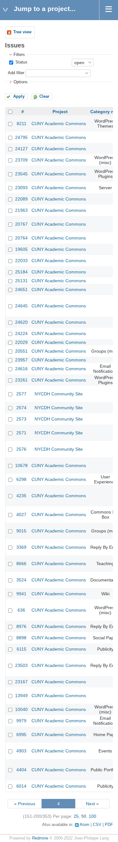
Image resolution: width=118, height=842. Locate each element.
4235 (21, 495)
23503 (21, 665)
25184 (21, 271)
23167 (21, 681)
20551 (21, 351)
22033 (21, 260)
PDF (109, 825)
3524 (21, 579)
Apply (19, 96)
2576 (21, 449)
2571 (21, 432)
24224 (21, 333)
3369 (21, 547)
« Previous (24, 803)
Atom (84, 825)
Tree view (22, 32)
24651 (21, 289)
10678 (21, 465)
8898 (21, 637)
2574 (21, 407)
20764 (21, 237)
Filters (19, 54)
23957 (21, 359)
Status (20, 62)
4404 (21, 769)
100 (92, 816)
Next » (92, 803)
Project (60, 111)
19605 (21, 249)
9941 (21, 593)
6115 (21, 649)
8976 (21, 626)
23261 (21, 379)
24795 (21, 137)
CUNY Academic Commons (58, 123)
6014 (21, 786)
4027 (21, 514)
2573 (21, 418)
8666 (21, 563)
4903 (21, 750)
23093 (21, 187)
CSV (97, 825)
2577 (21, 393)
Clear (44, 96)
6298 (21, 479)
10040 (21, 709)
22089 (21, 198)
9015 (21, 530)
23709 (21, 159)
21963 (21, 210)
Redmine (40, 838)
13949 (21, 695)
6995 (21, 734)
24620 (21, 322)
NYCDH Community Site (59, 393)
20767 (21, 224)
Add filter (16, 73)
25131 (21, 280)
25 (76, 816)
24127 (21, 148)
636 (21, 610)
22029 (21, 342)
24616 (21, 368)
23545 (21, 173)
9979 (21, 720)
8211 (21, 123)
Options (21, 82)
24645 (21, 305)
